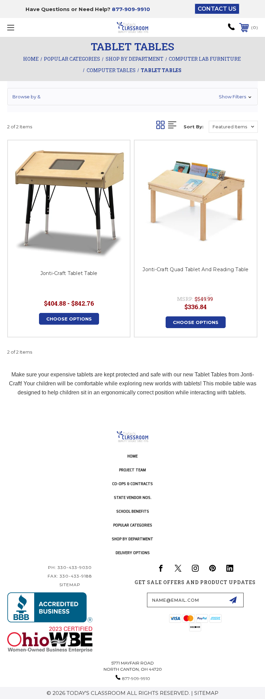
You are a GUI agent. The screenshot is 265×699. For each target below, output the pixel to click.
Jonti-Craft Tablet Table (69, 273)
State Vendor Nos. (132, 497)
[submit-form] (233, 600)
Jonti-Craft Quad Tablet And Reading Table (195, 269)
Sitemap (69, 584)
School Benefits (132, 511)
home (132, 456)
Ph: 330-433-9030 (70, 567)
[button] (132, 96)
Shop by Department (132, 538)
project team (132, 469)
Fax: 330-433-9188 (70, 576)
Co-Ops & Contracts (132, 483)
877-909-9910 (131, 9)
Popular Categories (132, 525)
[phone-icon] (231, 29)
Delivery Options (133, 552)
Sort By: (194, 126)
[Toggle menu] (32, 27)
